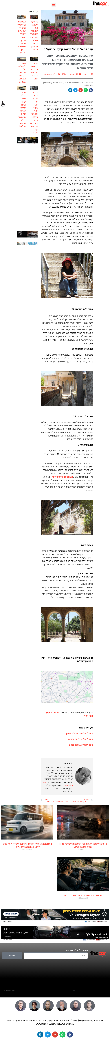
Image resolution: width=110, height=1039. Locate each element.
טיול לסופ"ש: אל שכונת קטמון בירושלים (68, 49)
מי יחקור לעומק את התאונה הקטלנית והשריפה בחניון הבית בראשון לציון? (34, 35)
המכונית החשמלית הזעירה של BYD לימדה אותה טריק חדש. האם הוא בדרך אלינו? (21, 37)
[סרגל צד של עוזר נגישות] (3, 104)
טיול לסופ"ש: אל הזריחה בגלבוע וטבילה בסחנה (22, 72)
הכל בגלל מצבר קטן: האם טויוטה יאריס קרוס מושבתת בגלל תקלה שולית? (22, 109)
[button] (54, 5)
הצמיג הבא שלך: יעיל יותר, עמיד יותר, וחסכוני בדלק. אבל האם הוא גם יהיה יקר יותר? (34, 112)
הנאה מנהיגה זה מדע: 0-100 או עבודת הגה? (34, 71)
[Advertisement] (27, 187)
